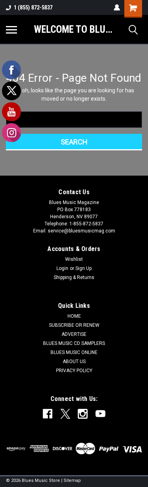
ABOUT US (74, 361)
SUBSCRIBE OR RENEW (74, 325)
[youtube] (100, 414)
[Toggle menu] (11, 29)
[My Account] (117, 7)
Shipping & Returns (74, 277)
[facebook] (47, 414)
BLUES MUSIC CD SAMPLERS (74, 343)
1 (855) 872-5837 (33, 7)
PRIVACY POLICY (74, 370)
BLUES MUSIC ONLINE (74, 352)
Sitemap (72, 480)
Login (62, 268)
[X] (65, 414)
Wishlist (74, 259)
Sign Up (83, 268)
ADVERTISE (74, 334)
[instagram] (83, 414)
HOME (74, 316)
